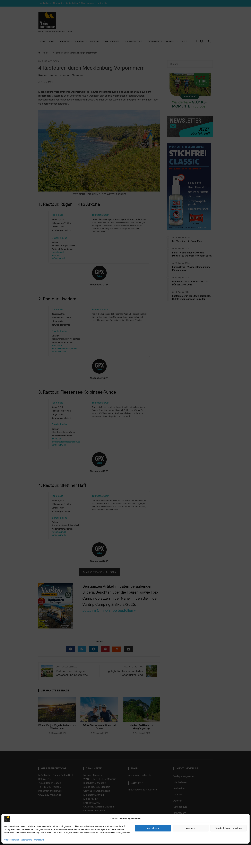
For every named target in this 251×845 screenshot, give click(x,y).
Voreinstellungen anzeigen (229, 828)
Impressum (39, 840)
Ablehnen (190, 828)
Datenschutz (26, 840)
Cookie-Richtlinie (11, 840)
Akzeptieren (153, 828)
